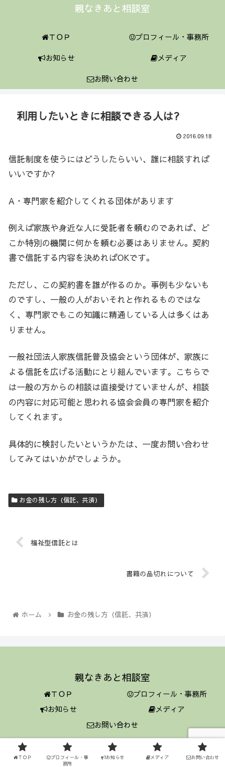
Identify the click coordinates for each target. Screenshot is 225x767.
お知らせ (62, 709)
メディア (170, 709)
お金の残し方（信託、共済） (59, 500)
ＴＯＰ (62, 693)
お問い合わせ (116, 724)
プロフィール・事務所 (170, 693)
